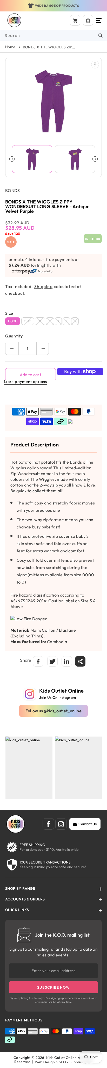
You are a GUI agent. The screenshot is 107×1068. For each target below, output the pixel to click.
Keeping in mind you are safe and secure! (52, 867)
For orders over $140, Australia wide (49, 849)
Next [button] (95, 159)
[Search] (100, 35)
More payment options (25, 381)
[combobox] (53, 35)
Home (10, 47)
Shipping (43, 286)
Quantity (14, 335)
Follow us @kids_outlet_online (53, 710)
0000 (13, 321)
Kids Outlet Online (61, 1057)
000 (29, 321)
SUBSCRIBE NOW (53, 987)
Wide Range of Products (57, 6)
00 (41, 321)
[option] (53, 5)
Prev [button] (12, 159)
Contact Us (87, 824)
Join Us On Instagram (57, 697)
